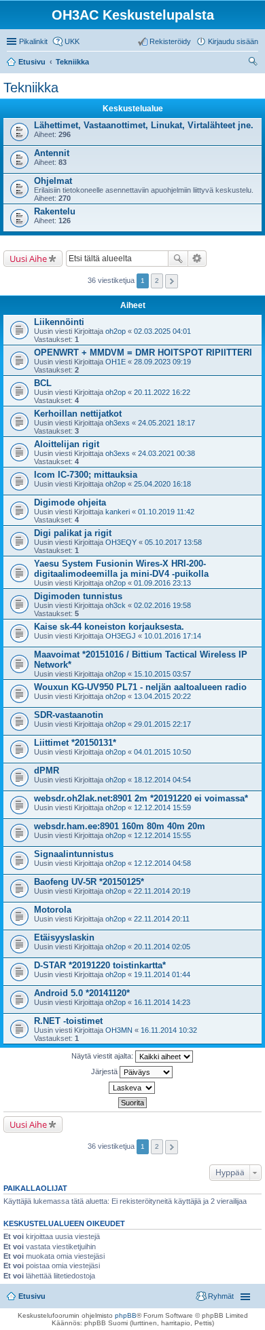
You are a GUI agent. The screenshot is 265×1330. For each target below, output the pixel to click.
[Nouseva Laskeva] (132, 1088)
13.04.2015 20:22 (162, 696)
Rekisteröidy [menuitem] (170, 41)
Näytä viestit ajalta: (103, 1056)
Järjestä (105, 1071)
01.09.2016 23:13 (162, 583)
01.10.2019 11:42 (166, 512)
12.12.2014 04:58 (162, 863)
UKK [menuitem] (72, 41)
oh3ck (115, 605)
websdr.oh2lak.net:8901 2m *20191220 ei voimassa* (141, 798)
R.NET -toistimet (68, 1021)
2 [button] (157, 280)
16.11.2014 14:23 (162, 1002)
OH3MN (118, 1030)
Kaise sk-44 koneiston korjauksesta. (109, 627)
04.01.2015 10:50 (162, 752)
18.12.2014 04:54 (162, 780)
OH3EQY (121, 542)
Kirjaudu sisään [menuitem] (233, 41)
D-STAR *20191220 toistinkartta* (100, 965)
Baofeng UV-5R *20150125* (89, 882)
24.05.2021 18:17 (166, 423)
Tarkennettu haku (197, 258)
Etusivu (32, 1296)
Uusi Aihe (28, 258)
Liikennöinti (59, 322)
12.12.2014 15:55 (162, 835)
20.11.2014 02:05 (162, 947)
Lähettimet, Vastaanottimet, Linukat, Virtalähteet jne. (143, 125)
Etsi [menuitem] (254, 63)
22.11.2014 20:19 (162, 891)
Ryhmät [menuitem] (221, 1296)
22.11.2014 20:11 (162, 919)
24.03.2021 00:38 (166, 453)
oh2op (115, 331)
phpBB (126, 1315)
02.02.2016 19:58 (162, 605)
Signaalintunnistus (73, 854)
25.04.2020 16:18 (162, 484)
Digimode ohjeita (70, 502)
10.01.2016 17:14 (172, 636)
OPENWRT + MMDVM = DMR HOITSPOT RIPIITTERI (143, 352)
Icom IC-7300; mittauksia (85, 475)
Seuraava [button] (171, 281)
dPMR (46, 770)
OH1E (115, 362)
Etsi (178, 258)
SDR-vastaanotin (68, 715)
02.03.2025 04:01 (162, 331)
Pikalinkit (33, 41)
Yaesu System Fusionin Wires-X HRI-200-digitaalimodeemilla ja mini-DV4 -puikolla (121, 568)
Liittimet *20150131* (75, 743)
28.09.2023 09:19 (162, 362)
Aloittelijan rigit (66, 444)
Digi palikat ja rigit (72, 533)
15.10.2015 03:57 (162, 674)
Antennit (51, 153)
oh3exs (117, 423)
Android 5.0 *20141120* (82, 993)
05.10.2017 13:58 (173, 542)
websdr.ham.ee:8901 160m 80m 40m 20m (119, 826)
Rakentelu (54, 211)
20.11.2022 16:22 (162, 392)
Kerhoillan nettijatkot (78, 413)
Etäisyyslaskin (64, 937)
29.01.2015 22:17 (162, 724)
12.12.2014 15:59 (162, 807)
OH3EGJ (120, 636)
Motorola (52, 910)
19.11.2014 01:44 (162, 974)
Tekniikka (30, 87)
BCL (43, 383)
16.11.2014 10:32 (169, 1030)
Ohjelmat (53, 181)
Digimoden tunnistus (78, 596)
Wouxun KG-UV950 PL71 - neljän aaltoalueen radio (140, 687)
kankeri (117, 512)
